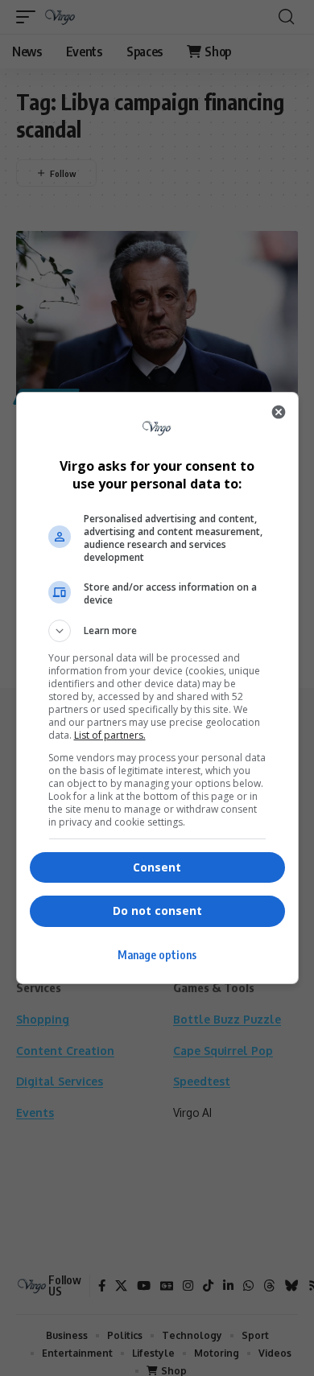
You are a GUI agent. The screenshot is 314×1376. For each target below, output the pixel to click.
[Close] (278, 412)
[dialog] (157, 688)
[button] (157, 631)
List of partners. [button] (110, 735)
